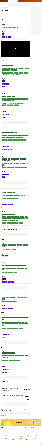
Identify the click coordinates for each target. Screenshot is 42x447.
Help (33, 427)
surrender (7, 114)
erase (3, 146)
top (18, 27)
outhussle (13, 167)
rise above (11, 74)
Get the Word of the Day (34, 422)
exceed (8, 27)
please (6, 146)
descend (3, 372)
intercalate (16, 135)
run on (3, 272)
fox (18, 355)
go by (3, 301)
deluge (8, 265)
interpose (3, 137)
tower (10, 220)
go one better (4, 167)
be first (3, 360)
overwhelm (21, 265)
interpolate (26, 135)
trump (17, 220)
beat (3, 27)
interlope (23, 135)
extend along (4, 249)
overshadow (23, 218)
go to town (23, 103)
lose (4, 111)
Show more (24, 15)
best (5, 68)
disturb (6, 135)
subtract (9, 146)
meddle (16, 132)
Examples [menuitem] (9, 7)
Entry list (25, 427)
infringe (7, 132)
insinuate (12, 135)
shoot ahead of (14, 301)
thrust (19, 137)
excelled (17, 412)
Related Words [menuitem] (13, 7)
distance (13, 68)
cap (5, 27)
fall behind (3, 114)
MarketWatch (3, 390)
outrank (13, 163)
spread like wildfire (10, 272)
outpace (6, 65)
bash (3, 355)
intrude (23, 412)
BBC (2, 397)
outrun (21, 68)
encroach (3, 132)
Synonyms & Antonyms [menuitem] (4, 7)
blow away (6, 360)
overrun (3, 357)
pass (22, 163)
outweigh (16, 218)
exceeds (20, 412)
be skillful (15, 103)
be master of (7, 103)
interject (20, 135)
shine (10, 96)
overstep (27, 68)
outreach (8, 74)
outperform (3, 160)
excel (10, 27)
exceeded (8, 412)
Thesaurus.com (4, 1)
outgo (15, 297)
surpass (3, 24)
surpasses (2, 415)
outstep (13, 328)
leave (3, 149)
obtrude (10, 137)
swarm (3, 269)
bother (3, 135)
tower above (20, 328)
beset (3, 265)
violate (22, 137)
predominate (4, 100)
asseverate (19, 422)
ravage (24, 265)
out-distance (4, 74)
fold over (8, 249)
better (8, 68)
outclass (3, 192)
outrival (16, 163)
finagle (16, 355)
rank (2, 220)
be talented (19, 103)
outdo (13, 27)
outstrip (16, 27)
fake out (10, 360)
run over (14, 249)
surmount (8, 100)
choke (5, 265)
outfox (23, 355)
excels (14, 412)
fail (2, 111)
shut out (19, 360)
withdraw (10, 149)
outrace (10, 301)
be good (3, 103)
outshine (24, 68)
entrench (9, 135)
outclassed (26, 412)
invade (13, 132)
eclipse (3, 65)
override (20, 218)
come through (4, 96)
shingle (3, 246)
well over (15, 272)
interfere (10, 132)
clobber (11, 355)
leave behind (8, 198)
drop (6, 372)
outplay (7, 160)
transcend (13, 96)
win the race (24, 167)
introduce (7, 137)
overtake (17, 195)
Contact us (31, 427)
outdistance (9, 297)
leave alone (6, 149)
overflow (17, 265)
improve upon (8, 167)
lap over (11, 249)
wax (12, 100)
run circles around (16, 74)
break (2, 412)
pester (17, 137)
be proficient (11, 103)
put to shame (16, 167)
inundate (11, 265)
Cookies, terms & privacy (38, 427)
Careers (28, 427)
